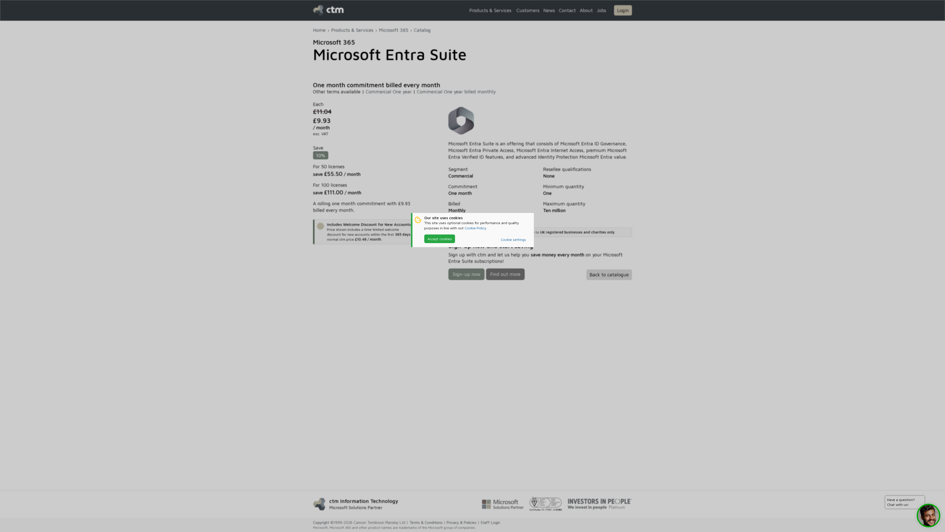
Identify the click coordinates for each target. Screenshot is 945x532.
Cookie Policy (475, 228)
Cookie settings (513, 239)
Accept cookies (439, 239)
